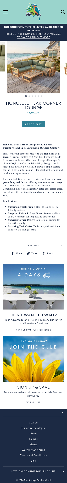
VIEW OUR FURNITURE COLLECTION (33, 330)
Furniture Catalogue (33, 428)
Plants (33, 444)
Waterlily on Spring (33, 450)
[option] (33, 32)
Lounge (33, 439)
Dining (33, 433)
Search (33, 422)
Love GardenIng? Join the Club (33, 471)
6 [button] (42, 96)
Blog (33, 460)
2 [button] (29, 96)
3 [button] (32, 96)
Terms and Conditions (33, 455)
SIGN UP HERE (33, 402)
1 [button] (26, 96)
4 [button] (35, 96)
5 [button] (39, 96)
